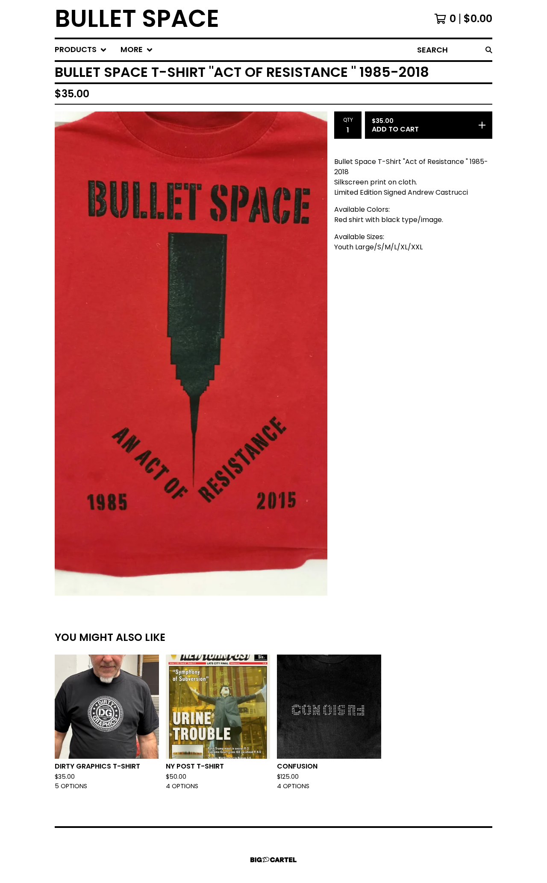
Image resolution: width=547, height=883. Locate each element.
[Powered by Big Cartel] (273, 860)
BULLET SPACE (137, 19)
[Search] (489, 49)
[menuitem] (81, 49)
